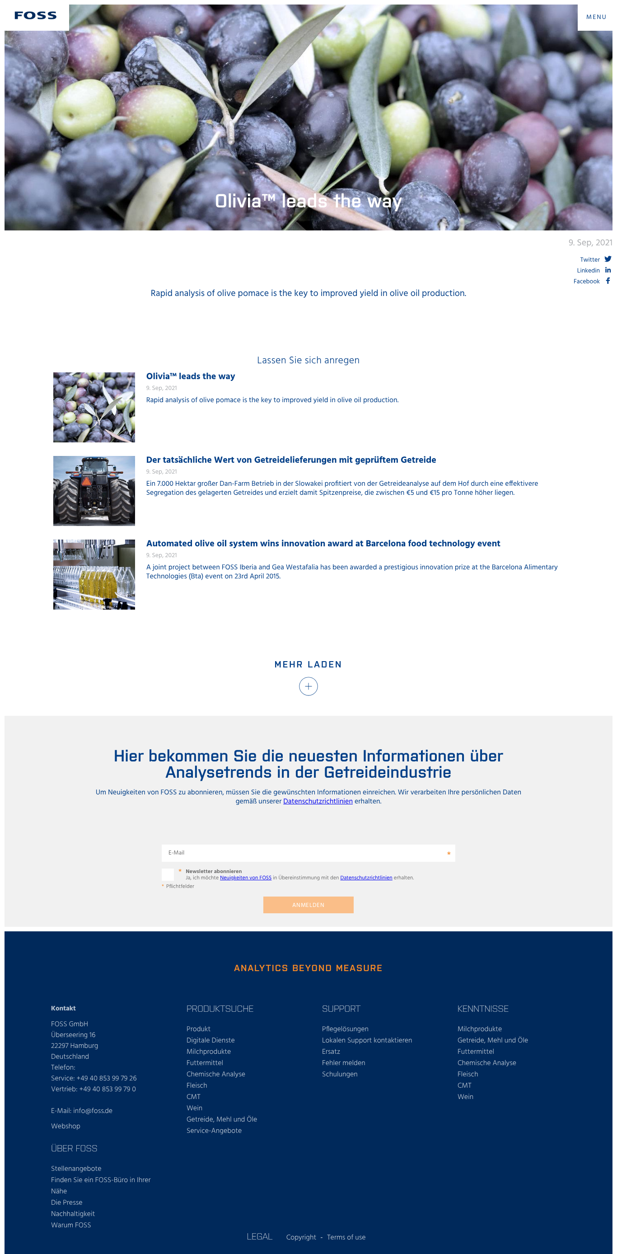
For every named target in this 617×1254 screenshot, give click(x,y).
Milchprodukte (209, 1052)
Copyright (301, 1238)
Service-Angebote (214, 1131)
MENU (596, 17)
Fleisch (197, 1086)
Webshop (65, 1126)
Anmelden (308, 905)
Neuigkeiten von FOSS (245, 878)
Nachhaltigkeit (73, 1214)
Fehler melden (343, 1063)
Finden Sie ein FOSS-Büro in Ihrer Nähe (101, 1186)
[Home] (35, 15)
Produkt (198, 1029)
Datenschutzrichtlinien (318, 802)
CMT (194, 1097)
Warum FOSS (71, 1225)
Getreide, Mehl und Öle (222, 1120)
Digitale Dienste (211, 1041)
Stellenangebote (76, 1169)
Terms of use (346, 1238)
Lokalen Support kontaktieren (367, 1041)
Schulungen (340, 1074)
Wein (194, 1108)
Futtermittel (205, 1063)
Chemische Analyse (216, 1074)
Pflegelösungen (345, 1029)
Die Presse (66, 1203)
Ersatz (331, 1052)
